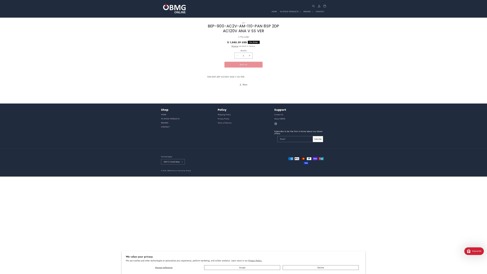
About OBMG (279, 118)
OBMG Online (172, 171)
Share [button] (245, 84)
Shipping (234, 46)
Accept (242, 267)
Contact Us (278, 114)
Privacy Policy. (255, 260)
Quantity (243, 50)
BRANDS (164, 123)
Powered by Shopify (184, 171)
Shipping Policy (224, 114)
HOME (163, 114)
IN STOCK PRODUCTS (170, 118)
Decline (320, 267)
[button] (313, 6)
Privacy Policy (223, 118)
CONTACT (165, 127)
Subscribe (318, 139)
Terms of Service (225, 123)
